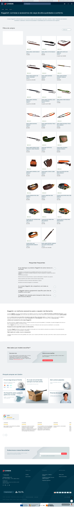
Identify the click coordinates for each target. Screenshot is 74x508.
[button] (37, 3)
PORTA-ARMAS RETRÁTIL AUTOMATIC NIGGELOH (62, 76)
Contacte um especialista (47, 360)
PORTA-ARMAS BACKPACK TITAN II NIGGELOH (48, 124)
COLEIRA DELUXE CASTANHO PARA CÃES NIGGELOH (33, 220)
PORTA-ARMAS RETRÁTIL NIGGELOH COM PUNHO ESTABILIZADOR (49, 244)
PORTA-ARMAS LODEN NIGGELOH (33, 51)
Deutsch (21, 499)
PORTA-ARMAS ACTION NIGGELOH (48, 51)
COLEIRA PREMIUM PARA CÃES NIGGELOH (32, 196)
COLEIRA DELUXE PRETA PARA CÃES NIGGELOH (64, 196)
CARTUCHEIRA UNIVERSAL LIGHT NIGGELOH (33, 172)
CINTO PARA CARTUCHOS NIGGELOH (47, 148)
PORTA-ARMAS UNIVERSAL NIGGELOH (31, 100)
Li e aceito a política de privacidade (48, 455)
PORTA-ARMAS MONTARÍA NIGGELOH (47, 76)
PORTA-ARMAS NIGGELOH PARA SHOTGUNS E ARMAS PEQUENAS (32, 148)
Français (14, 499)
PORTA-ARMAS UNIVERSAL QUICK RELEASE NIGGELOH (48, 100)
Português (7, 499)
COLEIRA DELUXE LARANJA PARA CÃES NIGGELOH (63, 220)
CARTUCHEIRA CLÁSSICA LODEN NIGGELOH (48, 172)
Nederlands (25, 499)
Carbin (3, 9)
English (18, 499)
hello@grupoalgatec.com (18, 359)
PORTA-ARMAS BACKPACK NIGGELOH (31, 124)
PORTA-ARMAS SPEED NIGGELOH (63, 99)
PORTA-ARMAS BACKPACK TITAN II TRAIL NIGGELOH (64, 124)
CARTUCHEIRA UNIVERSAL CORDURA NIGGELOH (62, 148)
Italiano (11, 499)
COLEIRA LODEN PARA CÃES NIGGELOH (47, 196)
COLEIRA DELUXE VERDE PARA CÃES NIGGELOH (48, 220)
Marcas (6, 9)
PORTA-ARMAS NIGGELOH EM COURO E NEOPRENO (32, 76)
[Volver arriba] (71, 497)
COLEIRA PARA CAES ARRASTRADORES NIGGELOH (32, 244)
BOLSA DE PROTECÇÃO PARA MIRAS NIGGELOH (63, 172)
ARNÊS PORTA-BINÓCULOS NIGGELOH (62, 52)
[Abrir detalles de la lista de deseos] (71, 501)
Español (4, 499)
